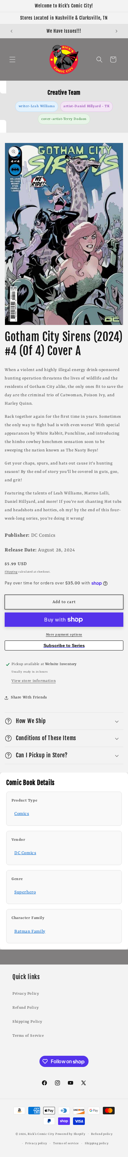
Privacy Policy (25, 994)
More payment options (64, 634)
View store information (33, 681)
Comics (21, 813)
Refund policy (101, 1134)
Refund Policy (25, 1008)
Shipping (11, 572)
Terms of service (66, 1143)
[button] (12, 59)
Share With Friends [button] (29, 697)
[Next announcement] (116, 31)
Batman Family (29, 931)
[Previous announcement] (11, 31)
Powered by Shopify (70, 1134)
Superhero (25, 892)
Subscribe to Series (64, 645)
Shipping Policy (27, 1022)
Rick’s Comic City (41, 1134)
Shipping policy (97, 1143)
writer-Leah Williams (37, 106)
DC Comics (25, 852)
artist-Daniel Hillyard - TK (86, 106)
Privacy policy (36, 1143)
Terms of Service (28, 1036)
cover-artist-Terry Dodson (64, 119)
